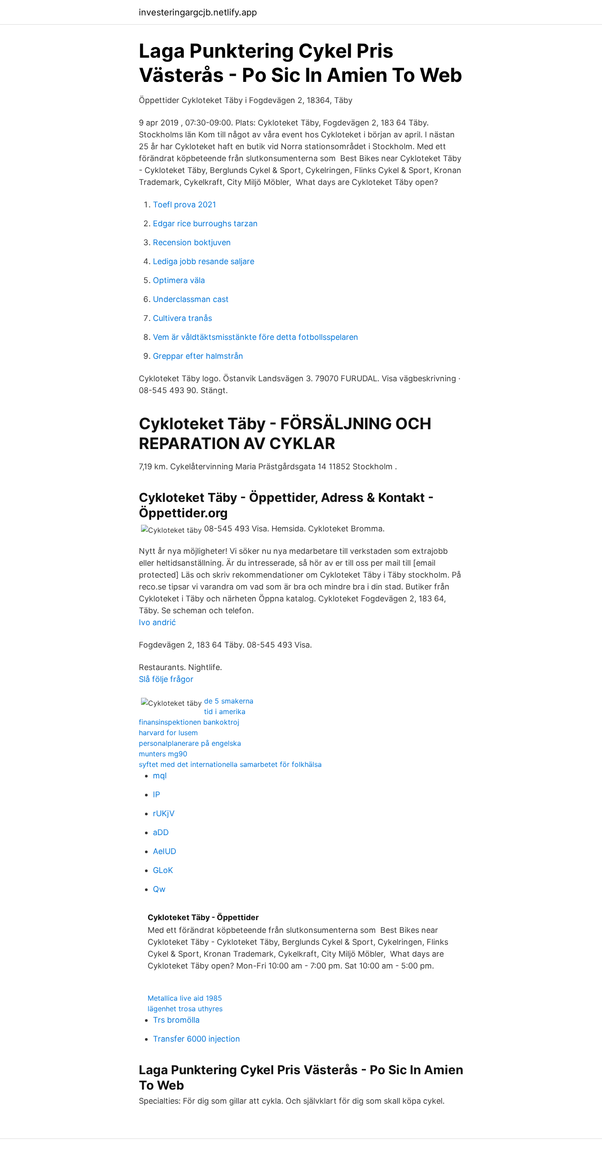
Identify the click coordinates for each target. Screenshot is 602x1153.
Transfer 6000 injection (196, 1038)
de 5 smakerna (228, 700)
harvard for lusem (168, 732)
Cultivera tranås (182, 318)
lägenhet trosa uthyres (185, 1008)
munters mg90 (163, 753)
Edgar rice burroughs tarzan (205, 223)
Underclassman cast (191, 299)
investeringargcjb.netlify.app (198, 12)
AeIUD (164, 851)
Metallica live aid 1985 (185, 998)
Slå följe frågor (166, 679)
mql (160, 775)
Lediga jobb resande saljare (203, 261)
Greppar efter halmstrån (198, 356)
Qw (159, 889)
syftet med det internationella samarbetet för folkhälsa (230, 764)
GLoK (163, 870)
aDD (161, 832)
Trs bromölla (176, 1019)
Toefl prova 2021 (184, 204)
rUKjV (164, 813)
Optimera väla (179, 280)
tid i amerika (224, 711)
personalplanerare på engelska (190, 743)
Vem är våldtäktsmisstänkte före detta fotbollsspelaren (255, 337)
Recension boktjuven (192, 242)
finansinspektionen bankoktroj (189, 722)
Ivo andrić (157, 622)
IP (156, 794)
